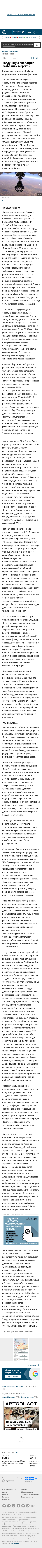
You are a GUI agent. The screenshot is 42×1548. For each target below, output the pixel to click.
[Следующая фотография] (39, 183)
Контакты (6, 1494)
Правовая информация (30, 1494)
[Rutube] (23, 1505)
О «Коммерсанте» (9, 1489)
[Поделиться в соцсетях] (37, 58)
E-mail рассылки (27, 1497)
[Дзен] (13, 1505)
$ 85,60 (7, 37)
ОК (37, 45)
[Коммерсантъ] (4, 32)
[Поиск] (33, 32)
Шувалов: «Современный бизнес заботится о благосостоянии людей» (14, 1463)
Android (24, 1489)
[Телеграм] (4, 1505)
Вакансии (6, 1499)
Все (17, 1452)
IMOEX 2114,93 (31, 37)
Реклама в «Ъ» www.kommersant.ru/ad (21, 15)
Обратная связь (27, 1492)
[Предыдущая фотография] (2, 183)
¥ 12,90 (21, 37)
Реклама (5, 1497)
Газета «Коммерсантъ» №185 (13, 1386)
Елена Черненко (27, 1397)
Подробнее (15, 1543)
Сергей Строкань (9, 1397)
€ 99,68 (14, 37)
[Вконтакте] (9, 1505)
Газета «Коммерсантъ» (10, 51)
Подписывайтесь (12, 1377)
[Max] (28, 1505)
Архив (4, 1492)
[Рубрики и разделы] (37, 32)
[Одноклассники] (18, 1505)
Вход (29, 32)
